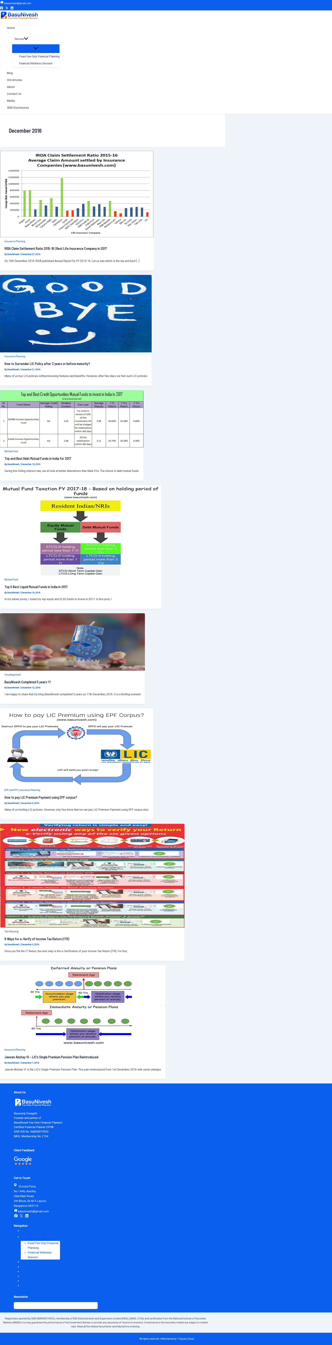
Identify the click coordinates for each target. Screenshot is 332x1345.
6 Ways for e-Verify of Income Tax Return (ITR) (36, 939)
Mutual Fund (11, 451)
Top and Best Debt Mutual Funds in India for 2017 (37, 458)
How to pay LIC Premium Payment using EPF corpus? (40, 797)
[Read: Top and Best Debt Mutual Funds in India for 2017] (72, 446)
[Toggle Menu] (35, 48)
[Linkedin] (11, 8)
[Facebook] (1, 8)
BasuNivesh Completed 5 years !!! (27, 682)
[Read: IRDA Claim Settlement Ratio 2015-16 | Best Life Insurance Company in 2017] (77, 236)
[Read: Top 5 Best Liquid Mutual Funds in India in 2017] (80, 574)
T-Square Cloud (185, 1338)
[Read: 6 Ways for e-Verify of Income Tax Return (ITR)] (92, 926)
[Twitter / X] (6, 8)
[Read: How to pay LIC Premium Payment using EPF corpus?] (76, 785)
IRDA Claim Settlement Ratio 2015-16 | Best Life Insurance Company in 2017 (55, 248)
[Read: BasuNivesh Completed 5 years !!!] (72, 669)
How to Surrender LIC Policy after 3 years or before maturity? (47, 364)
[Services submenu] (38, 1237)
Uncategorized (12, 674)
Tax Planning (11, 931)
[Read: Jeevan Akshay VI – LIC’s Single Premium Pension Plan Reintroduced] (83, 1044)
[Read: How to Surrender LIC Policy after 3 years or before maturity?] (76, 351)
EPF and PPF (11, 790)
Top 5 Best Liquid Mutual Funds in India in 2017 (36, 587)
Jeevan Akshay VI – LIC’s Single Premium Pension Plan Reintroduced (51, 1057)
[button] (26, 39)
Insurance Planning (14, 241)
